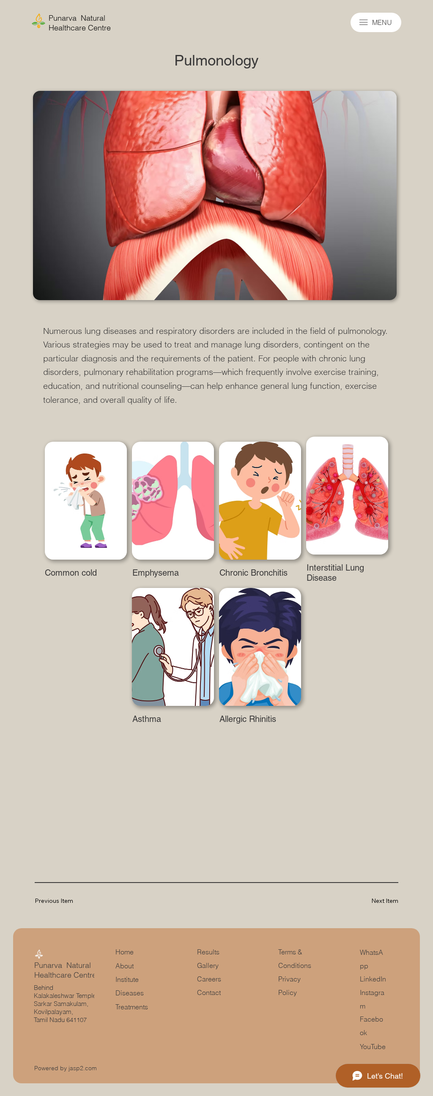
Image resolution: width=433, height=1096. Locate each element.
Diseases (129, 993)
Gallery (208, 965)
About (124, 966)
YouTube (373, 1046)
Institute (127, 979)
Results (208, 952)
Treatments (131, 1007)
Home (124, 952)
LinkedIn (373, 979)
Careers (209, 979)
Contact (209, 992)
